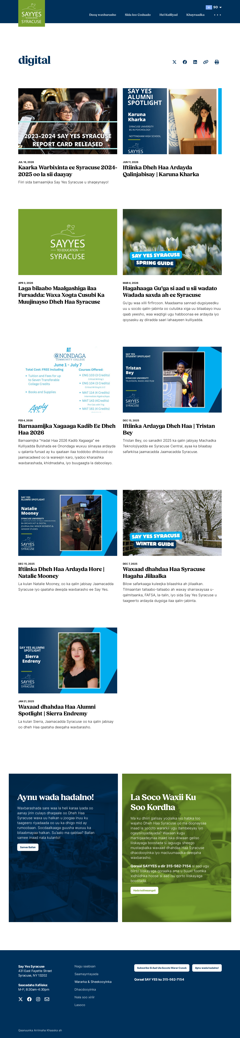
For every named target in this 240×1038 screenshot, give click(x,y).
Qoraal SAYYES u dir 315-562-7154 (161, 866)
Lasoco (79, 1005)
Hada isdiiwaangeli (144, 890)
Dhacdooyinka (85, 989)
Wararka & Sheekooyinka (93, 982)
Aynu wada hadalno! (207, 967)
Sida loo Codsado (138, 15)
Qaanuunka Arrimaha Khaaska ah (40, 1030)
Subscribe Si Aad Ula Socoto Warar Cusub (162, 967)
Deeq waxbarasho (102, 15)
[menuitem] (213, 7)
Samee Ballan (28, 847)
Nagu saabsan (85, 966)
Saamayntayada (86, 974)
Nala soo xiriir (84, 997)
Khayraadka (195, 15)
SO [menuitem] (215, 7)
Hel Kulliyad (169, 15)
